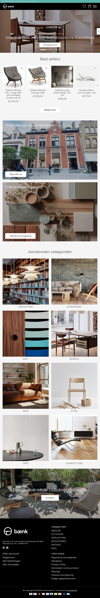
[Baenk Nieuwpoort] (10, 6)
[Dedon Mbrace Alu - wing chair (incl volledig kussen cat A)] (13, 76)
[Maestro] (64, 594)
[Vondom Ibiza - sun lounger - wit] (86, 76)
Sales (50, 45)
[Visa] (60, 594)
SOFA (26, 411)
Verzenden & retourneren (65, 568)
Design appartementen (63, 578)
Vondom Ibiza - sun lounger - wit (87, 91)
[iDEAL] (55, 594)
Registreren (9, 557)
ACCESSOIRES (74, 307)
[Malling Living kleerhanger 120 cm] (62, 76)
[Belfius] (47, 594)
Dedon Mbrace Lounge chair (38, 91)
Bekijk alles (50, 110)
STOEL (74, 411)
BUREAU (74, 359)
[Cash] (30, 594)
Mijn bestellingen (12, 561)
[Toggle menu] (94, 6)
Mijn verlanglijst (11, 564)
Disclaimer (56, 561)
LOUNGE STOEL (74, 463)
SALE (54, 548)
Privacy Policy (58, 564)
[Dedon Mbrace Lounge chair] (38, 76)
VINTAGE (56, 545)
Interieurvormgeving (62, 575)
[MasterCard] (39, 594)
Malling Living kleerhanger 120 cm (62, 92)
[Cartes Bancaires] (68, 594)
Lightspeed (72, 590)
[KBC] (51, 594)
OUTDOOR (57, 534)
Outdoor (50, 498)
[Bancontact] (43, 594)
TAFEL (25, 463)
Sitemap (55, 571)
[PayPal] (35, 594)
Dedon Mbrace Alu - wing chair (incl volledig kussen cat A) (13, 94)
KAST (26, 359)
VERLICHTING (25, 307)
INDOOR (56, 531)
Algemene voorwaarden (64, 557)
